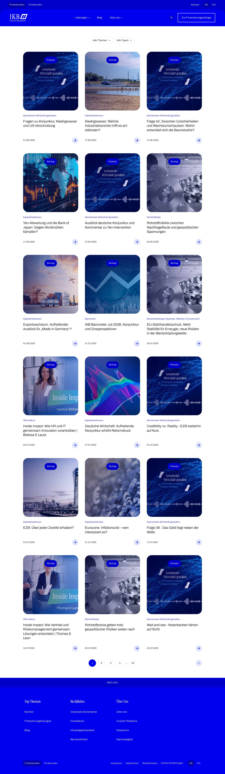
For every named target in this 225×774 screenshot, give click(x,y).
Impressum (116, 763)
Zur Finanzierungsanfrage (196, 17)
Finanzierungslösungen (37, 721)
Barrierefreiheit (79, 739)
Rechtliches (78, 701)
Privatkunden (35, 5)
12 (132, 663)
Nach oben (112, 682)
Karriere (195, 5)
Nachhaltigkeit (124, 739)
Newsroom (122, 730)
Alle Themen (100, 40)
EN (214, 5)
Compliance (77, 721)
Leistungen (81, 17)
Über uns (115, 17)
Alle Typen (123, 40)
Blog (99, 17)
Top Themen (32, 701)
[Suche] (171, 17)
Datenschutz (132, 763)
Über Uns (122, 701)
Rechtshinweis (149, 763)
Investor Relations (126, 721)
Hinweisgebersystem (83, 730)
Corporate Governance (84, 711)
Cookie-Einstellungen (172, 763)
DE (206, 5)
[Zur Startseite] (19, 17)
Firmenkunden (16, 5)
